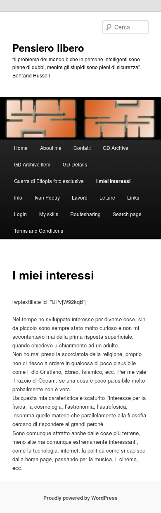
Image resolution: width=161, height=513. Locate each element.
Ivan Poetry (47, 197)
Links (133, 197)
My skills (48, 213)
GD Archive (115, 147)
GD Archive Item (32, 164)
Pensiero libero (48, 48)
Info (18, 197)
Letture (107, 197)
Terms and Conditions (38, 230)
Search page (127, 213)
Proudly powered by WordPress (80, 497)
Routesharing (85, 213)
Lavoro (80, 197)
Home (21, 147)
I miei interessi (113, 181)
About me (51, 147)
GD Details (75, 164)
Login (20, 213)
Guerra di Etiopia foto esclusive (49, 180)
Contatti (82, 147)
